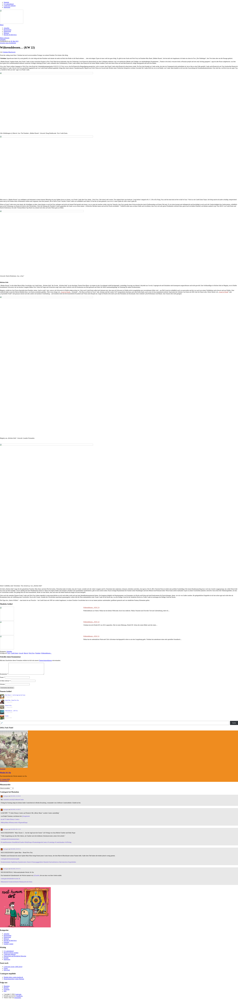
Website (2, 684)
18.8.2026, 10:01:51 (15, 868)
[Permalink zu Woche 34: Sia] (14, 767)
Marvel (26, 653)
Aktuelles (6, 28)
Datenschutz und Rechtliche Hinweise (15, 956)
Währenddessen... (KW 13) (91, 607)
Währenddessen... (46, 653)
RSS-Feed (7, 970)
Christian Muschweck (9, 52)
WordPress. (19, 996)
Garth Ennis (14, 653)
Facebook (6, 989)
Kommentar (4, 674)
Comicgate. (18, 994)
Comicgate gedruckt (10, 5)
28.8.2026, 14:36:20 (15, 796)
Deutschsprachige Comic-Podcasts (14, 979)
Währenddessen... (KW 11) (91, 636)
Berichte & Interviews (10, 35)
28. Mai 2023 (14, 41)
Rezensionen (7, 29)
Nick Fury (32, 653)
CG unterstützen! (9, 4)
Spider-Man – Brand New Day (12, 700)
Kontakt (6, 958)
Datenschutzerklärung (45, 660)
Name (2, 677)
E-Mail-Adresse (5, 681)
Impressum (7, 7)
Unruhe (6, 716)
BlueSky (6, 988)
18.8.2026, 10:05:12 (15, 849)
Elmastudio (17, 997)
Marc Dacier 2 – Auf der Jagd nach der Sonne (15, 695)
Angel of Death (65, 292)
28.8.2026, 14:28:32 (15, 809)
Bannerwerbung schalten (11, 952)
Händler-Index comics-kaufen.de (13, 977)
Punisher (37, 653)
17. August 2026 (5, 779)
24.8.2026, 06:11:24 (15, 829)
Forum (6, 968)
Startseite (6, 2)
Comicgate (5, 796)
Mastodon (7, 986)
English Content (8, 944)
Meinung (6, 33)
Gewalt (21, 653)
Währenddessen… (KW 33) (11, 710)
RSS (5, 991)
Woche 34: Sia (8, 705)
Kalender (2, 769)
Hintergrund (7, 31)
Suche (234, 723)
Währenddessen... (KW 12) (91, 622)
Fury (8, 653)
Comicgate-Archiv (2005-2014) (13, 966)
